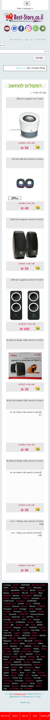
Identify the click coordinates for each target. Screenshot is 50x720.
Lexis (12, 630)
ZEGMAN (28, 689)
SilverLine (29, 667)
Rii (38, 657)
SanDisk (26, 662)
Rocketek (31, 659)
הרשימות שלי (15, 39)
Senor (6, 665)
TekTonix (41, 673)
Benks (32, 590)
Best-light (41, 590)
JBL (12, 625)
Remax (6, 657)
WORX (38, 686)
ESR (15, 609)
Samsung (7, 662)
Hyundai (30, 622)
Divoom (6, 606)
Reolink (15, 657)
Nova (5, 646)
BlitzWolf (7, 596)
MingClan (38, 641)
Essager (23, 609)
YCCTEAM (13, 689)
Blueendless (26, 596)
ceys (43, 598)
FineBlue (7, 611)
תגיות (39, 58)
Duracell (15, 606)
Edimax (24, 606)
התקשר (44, 716)
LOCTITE (7, 633)
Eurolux (39, 609)
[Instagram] (28, 28)
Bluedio (16, 596)
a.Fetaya (7, 585)
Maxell (34, 635)
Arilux (29, 588)
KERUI (40, 625)
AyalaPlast (15, 590)
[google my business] (14, 28)
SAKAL (40, 659)
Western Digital (27, 686)
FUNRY (32, 611)
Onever (36, 646)
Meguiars (7, 641)
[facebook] (21, 28)
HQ (29, 619)
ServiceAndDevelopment (21, 665)
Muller (22, 643)
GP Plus (30, 617)
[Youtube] (7, 28)
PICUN (16, 651)
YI (21, 689)
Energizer (7, 609)
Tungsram (29, 681)
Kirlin (25, 627)
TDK (33, 673)
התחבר (15, 716)
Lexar (5, 630)
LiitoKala (25, 630)
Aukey (6, 590)
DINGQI (36, 603)
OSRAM (6, 649)
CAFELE (25, 598)
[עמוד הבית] (42, 28)
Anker (5, 588)
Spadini (27, 670)
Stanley (14, 673)
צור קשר (29, 39)
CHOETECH (8, 601)
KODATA (33, 627)
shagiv (6, 667)
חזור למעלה (25, 702)
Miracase (14, 643)
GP (23, 617)
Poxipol (36, 651)
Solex (37, 667)
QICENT (29, 654)
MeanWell (22, 638)
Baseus (25, 590)
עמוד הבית (40, 39)
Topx (27, 675)
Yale (5, 689)
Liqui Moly (35, 630)
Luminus (26, 633)
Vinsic (32, 683)
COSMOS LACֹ (9, 603)
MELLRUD (17, 641)
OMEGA (27, 646)
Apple (22, 588)
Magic (34, 633)
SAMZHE (17, 662)
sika (21, 667)
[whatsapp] (35, 28)
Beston (6, 593)
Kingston (17, 627)
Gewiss (6, 617)
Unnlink (6, 683)
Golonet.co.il (28, 697)
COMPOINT (32, 601)
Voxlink (6, 686)
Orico (44, 646)
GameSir (12, 614)
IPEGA (39, 622)
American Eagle (38, 585)
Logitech (17, 633)
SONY (13, 670)
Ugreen (39, 681)
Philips (36, 649)
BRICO (6, 598)
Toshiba (34, 675)
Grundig (6, 619)
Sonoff (6, 670)
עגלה (35, 716)
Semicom (36, 662)
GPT (37, 617)
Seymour (37, 665)
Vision (39, 683)
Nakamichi (31, 643)
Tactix (21, 673)
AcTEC (16, 585)
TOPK (20, 675)
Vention (15, 683)
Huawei (36, 619)
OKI (20, 646)
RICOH (23, 657)
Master (17, 635)
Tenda (13, 675)
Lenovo (42, 627)
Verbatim (24, 683)
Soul (20, 670)
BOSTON (37, 596)
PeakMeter (26, 649)
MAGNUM (7, 635)
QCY (22, 654)
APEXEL (14, 588)
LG (18, 630)
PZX (15, 654)
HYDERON (20, 622)
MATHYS (26, 635)
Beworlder (15, 593)
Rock (12, 659)
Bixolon (33, 593)
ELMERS (41, 606)
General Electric (37, 614)
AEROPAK (25, 585)
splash (6, 673)
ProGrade (7, 654)
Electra (32, 606)
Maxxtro (12, 638)
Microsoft (28, 641)
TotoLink (27, 678)
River (5, 659)
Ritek (43, 657)
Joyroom (19, 625)
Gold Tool (16, 617)
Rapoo (38, 654)
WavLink (15, 686)
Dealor (28, 603)
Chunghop (20, 601)
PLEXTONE (26, 651)
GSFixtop (16, 619)
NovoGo (13, 646)
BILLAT (25, 593)
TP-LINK (37, 678)
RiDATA (31, 657)
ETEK (31, 609)
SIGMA (14, 667)
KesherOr (7, 627)
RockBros (20, 659)
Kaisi (33, 625)
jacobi (5, 625)
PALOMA (16, 649)
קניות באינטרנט (20, 694)
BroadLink (15, 598)
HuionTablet (8, 622)
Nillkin (40, 643)
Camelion (35, 598)
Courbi (21, 603)
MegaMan (32, 638)
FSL (25, 611)
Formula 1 (17, 611)
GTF (24, 619)
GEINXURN (23, 614)
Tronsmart (19, 681)
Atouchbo (37, 588)
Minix (5, 643)
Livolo (44, 630)
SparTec (36, 670)
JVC (27, 625)
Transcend (7, 681)
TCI (27, 673)
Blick (41, 593)
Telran (6, 675)
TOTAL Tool (17, 678)
